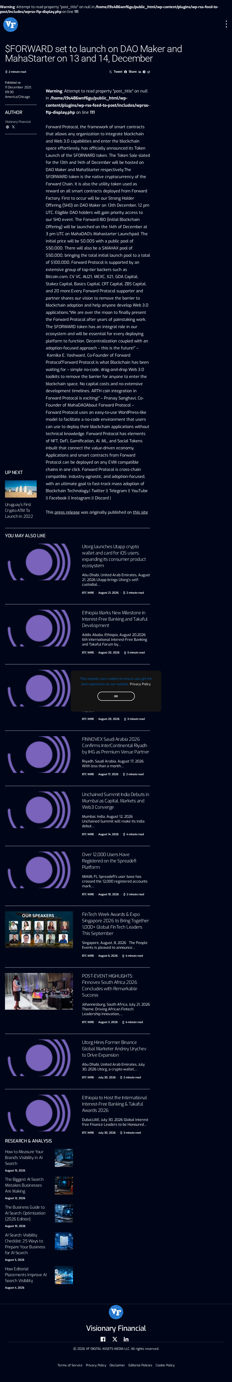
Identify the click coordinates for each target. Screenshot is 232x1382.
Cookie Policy (165, 1365)
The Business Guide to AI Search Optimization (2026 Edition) (25, 1213)
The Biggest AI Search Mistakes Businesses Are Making (24, 1185)
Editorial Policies (140, 1365)
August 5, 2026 (14, 1260)
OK (116, 696)
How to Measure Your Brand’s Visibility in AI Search (24, 1157)
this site (140, 512)
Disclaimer (117, 1365)
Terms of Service (70, 1365)
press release (67, 512)
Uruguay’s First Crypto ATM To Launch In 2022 (19, 510)
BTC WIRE (88, 593)
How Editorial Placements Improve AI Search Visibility (26, 1274)
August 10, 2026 (15, 1226)
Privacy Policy (140, 684)
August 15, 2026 (15, 1170)
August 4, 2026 (14, 1288)
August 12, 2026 (15, 1198)
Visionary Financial (18, 122)
